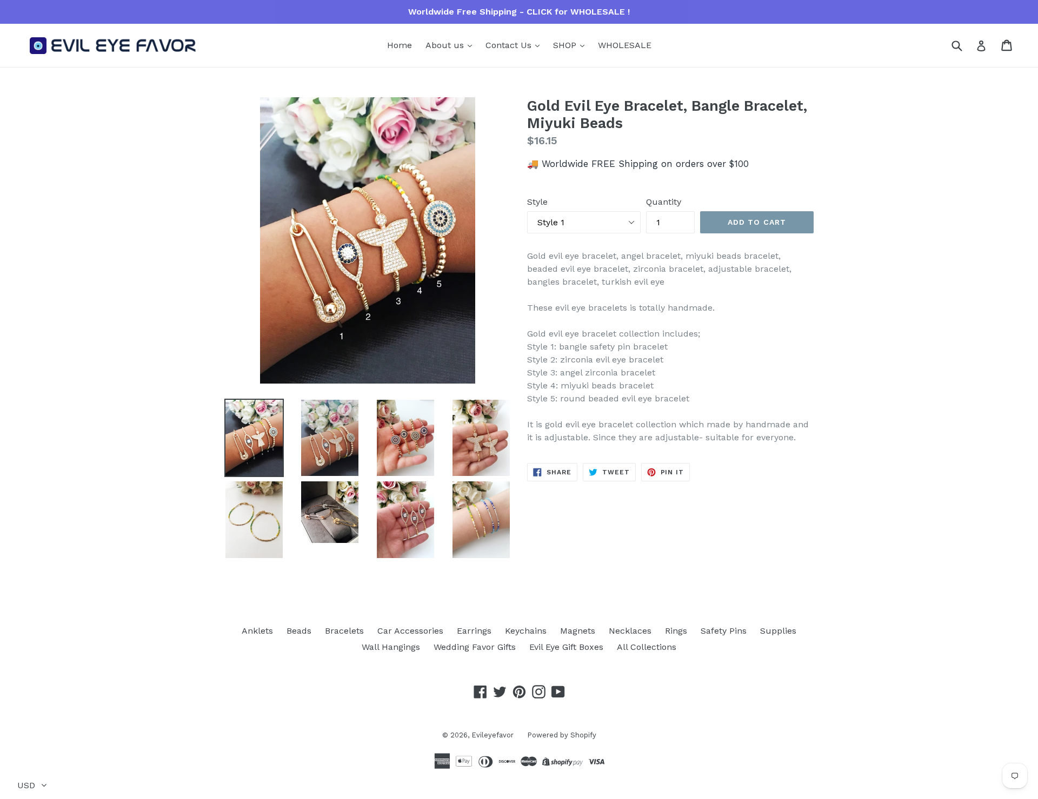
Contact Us (509, 45)
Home (399, 45)
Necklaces (630, 631)
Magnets (577, 631)
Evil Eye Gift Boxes (566, 647)
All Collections (646, 647)
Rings (676, 631)
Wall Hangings (391, 647)
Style (537, 202)
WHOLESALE (624, 45)
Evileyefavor (492, 735)
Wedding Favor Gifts (475, 647)
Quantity (663, 202)
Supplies (778, 631)
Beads (299, 631)
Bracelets (344, 631)
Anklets (257, 631)
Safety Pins (724, 631)
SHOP (566, 45)
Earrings (474, 631)
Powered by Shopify (561, 735)
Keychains (526, 631)
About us (446, 45)
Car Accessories (410, 631)
